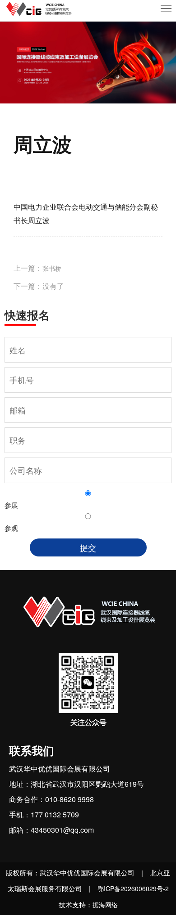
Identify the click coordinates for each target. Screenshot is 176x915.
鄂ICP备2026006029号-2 (133, 888)
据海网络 (105, 904)
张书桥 (51, 268)
